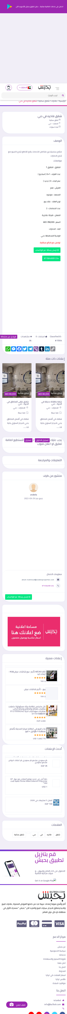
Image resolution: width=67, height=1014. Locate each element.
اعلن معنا (61, 963)
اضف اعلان (20, 1005)
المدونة (62, 971)
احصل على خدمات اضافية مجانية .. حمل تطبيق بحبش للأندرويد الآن (39, 6)
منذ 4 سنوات (53, 127)
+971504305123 (51, 258)
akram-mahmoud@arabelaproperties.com (38, 579)
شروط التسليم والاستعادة (54, 959)
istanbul (57, 1000)
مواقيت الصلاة (59, 983)
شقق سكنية (43, 101)
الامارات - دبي (53, 123)
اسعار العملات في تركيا (56, 975)
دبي (34, 834)
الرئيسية (62, 101)
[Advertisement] (33, 48)
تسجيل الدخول (42, 440)
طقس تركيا (61, 979)
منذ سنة (55, 413)
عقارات (54, 101)
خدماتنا (62, 955)
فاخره (49, 834)
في (41, 834)
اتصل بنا (62, 967)
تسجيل (28, 440)
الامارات (24, 87)
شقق (58, 834)
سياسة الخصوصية (58, 951)
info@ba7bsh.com (52, 1004)
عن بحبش (61, 947)
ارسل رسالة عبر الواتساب (46, 250)
